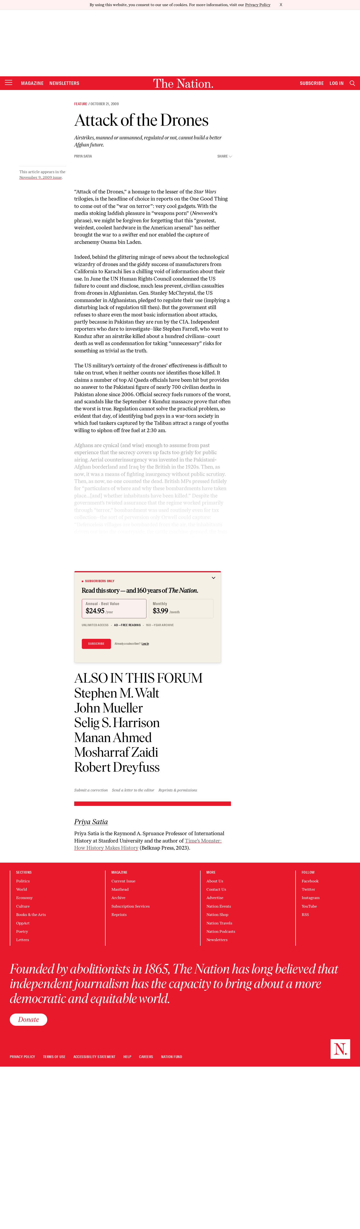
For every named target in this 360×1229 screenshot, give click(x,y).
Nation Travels (219, 923)
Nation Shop (217, 914)
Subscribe (312, 83)
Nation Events (218, 906)
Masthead (120, 889)
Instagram (311, 897)
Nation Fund (171, 1057)
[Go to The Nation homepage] (183, 83)
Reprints (119, 914)
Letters (22, 939)
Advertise (214, 897)
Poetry (22, 931)
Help (127, 1057)
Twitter (308, 889)
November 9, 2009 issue (40, 177)
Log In (337, 83)
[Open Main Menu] (8, 82)
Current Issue (123, 881)
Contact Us (216, 889)
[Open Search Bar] (352, 83)
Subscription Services (130, 906)
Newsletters (64, 83)
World (21, 889)
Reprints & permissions (177, 790)
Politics (23, 881)
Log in (145, 644)
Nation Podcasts (220, 931)
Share (222, 156)
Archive (118, 897)
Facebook (310, 881)
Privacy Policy (257, 4)
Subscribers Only (100, 581)
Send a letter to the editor (133, 790)
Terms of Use (54, 1057)
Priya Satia (83, 156)
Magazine (32, 83)
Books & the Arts (31, 914)
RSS (305, 914)
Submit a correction (91, 790)
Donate (28, 1019)
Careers (146, 1057)
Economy (24, 897)
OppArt (23, 923)
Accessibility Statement (94, 1057)
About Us (214, 881)
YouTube (309, 906)
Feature (80, 103)
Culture (23, 906)
